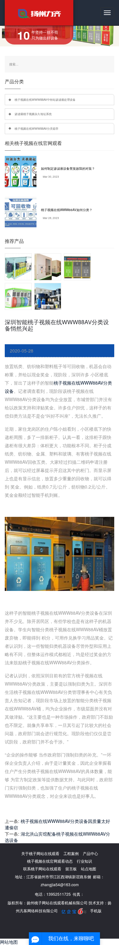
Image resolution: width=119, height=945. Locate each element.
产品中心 (90, 853)
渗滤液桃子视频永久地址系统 (33, 114)
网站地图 (9, 942)
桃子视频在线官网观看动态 (50, 861)
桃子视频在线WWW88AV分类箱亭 (36, 128)
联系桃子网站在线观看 (42, 868)
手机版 (96, 910)
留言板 (71, 868)
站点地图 (88, 868)
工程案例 (71, 853)
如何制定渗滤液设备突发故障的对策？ (68, 168)
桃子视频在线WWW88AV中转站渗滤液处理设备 (45, 99)
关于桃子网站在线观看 (40, 853)
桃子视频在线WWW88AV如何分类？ (66, 210)
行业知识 (84, 861)
